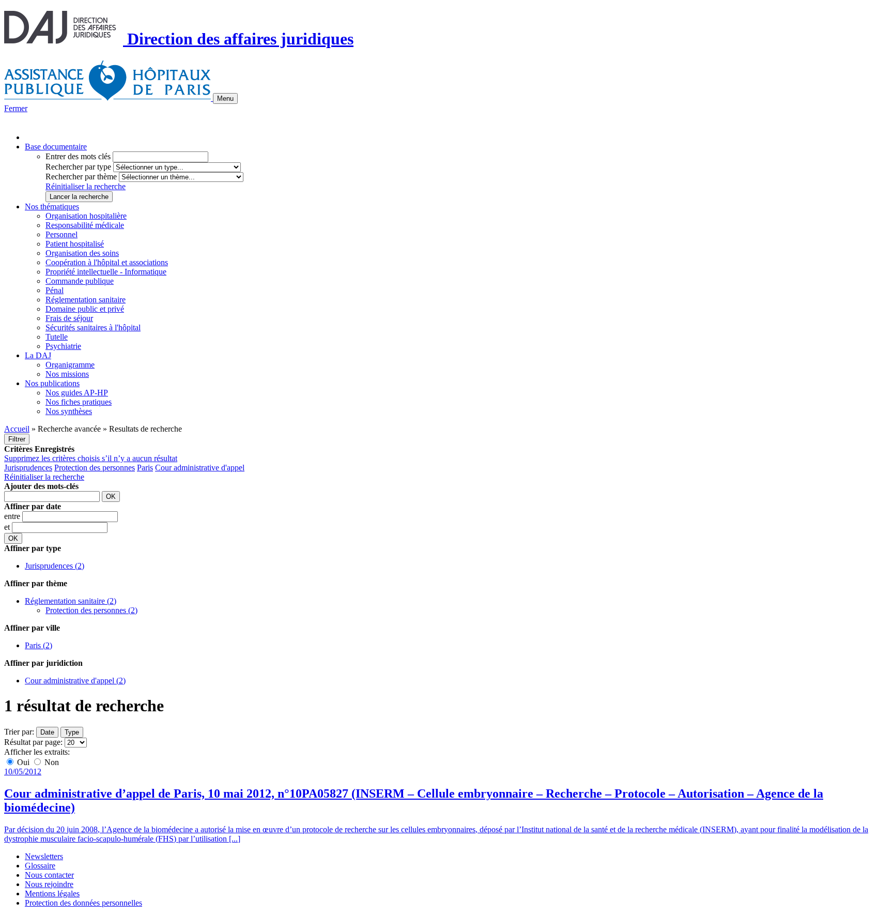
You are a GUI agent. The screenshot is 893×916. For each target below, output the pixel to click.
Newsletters (44, 856)
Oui (23, 762)
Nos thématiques (52, 206)
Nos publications (52, 383)
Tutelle (56, 336)
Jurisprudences (28, 467)
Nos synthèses (68, 411)
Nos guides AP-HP (76, 392)
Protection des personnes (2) (91, 610)
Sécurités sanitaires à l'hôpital (93, 327)
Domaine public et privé (84, 308)
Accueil (16, 428)
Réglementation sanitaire (85, 299)
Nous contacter (49, 875)
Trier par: (19, 731)
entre (13, 516)
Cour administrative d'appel (199, 467)
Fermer (15, 108)
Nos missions (67, 374)
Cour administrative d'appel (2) (75, 680)
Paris (145, 467)
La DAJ (38, 355)
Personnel (61, 234)
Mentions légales (52, 893)
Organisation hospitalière (86, 215)
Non (50, 762)
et (8, 527)
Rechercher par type (78, 166)
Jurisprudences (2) (54, 565)
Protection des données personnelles (83, 902)
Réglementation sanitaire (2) (70, 601)
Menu (225, 98)
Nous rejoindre (49, 884)
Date (47, 732)
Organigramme (70, 364)
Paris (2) (38, 645)
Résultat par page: (33, 742)
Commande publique (79, 281)
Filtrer (16, 439)
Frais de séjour (69, 318)
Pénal (54, 290)
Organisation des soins (82, 253)
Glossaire (40, 865)
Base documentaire (56, 146)
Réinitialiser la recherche (85, 186)
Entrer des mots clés (78, 156)
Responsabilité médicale (84, 225)
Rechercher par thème (81, 176)
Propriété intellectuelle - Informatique (105, 271)
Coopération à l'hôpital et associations (106, 262)
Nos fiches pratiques (78, 402)
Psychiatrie (63, 346)
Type (72, 732)
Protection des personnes (94, 467)
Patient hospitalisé (74, 243)
